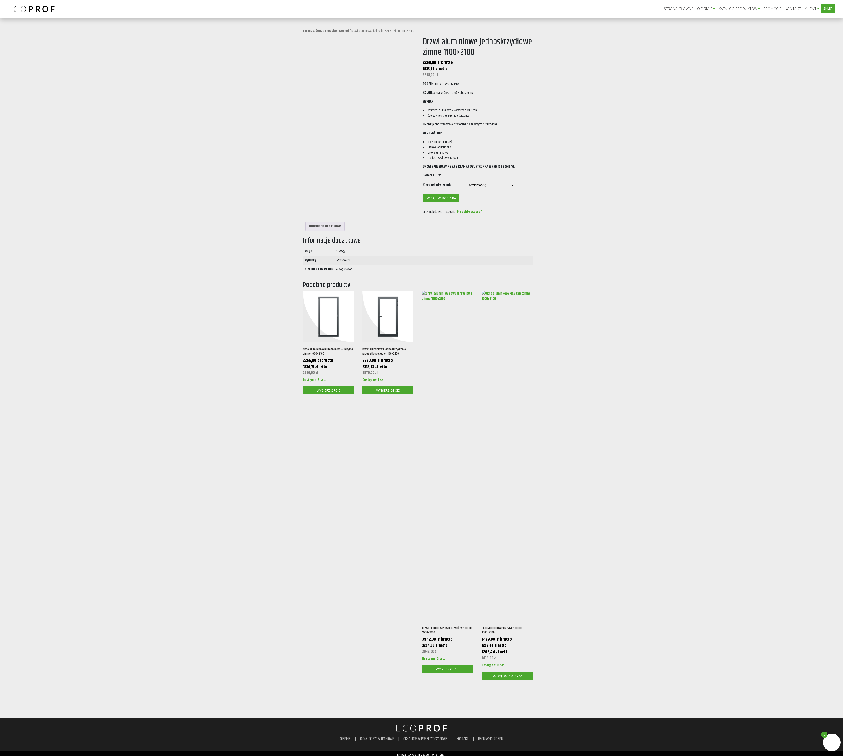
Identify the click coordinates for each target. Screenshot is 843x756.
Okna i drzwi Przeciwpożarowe (425, 739)
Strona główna (679, 8)
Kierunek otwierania (437, 185)
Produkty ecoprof (337, 31)
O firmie (704, 8)
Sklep (828, 8)
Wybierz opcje (328, 390)
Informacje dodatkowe (325, 226)
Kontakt (793, 8)
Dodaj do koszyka (440, 198)
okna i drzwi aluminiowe (377, 739)
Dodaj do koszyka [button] (507, 676)
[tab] (325, 226)
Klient (810, 8)
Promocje (772, 8)
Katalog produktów (738, 8)
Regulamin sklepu (490, 739)
